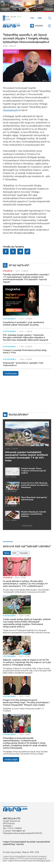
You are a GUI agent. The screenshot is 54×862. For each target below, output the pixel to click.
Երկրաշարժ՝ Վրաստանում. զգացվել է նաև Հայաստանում (23, 364)
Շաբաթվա (23, 553)
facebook (6, 251)
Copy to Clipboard (27, 251)
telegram (20, 251)
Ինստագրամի (10, 110)
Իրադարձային (9, 319)
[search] (49, 18)
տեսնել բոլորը (11, 373)
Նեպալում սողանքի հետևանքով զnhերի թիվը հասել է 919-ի (25, 351)
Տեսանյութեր (19, 414)
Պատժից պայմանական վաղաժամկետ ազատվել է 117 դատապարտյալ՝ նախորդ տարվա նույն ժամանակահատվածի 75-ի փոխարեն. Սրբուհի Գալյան (26, 278)
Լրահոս (39, 26)
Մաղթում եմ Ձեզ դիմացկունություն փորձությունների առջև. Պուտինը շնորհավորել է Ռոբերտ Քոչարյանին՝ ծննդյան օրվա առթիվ (26, 702)
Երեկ (14, 553)
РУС (32, 18)
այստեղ (19, 844)
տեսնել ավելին (11, 759)
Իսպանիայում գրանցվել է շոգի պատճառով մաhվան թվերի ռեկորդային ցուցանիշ (23, 323)
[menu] (49, 26)
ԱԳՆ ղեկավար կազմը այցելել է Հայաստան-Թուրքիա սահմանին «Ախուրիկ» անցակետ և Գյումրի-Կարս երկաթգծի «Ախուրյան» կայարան (25, 337)
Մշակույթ (11, 51)
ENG (40, 18)
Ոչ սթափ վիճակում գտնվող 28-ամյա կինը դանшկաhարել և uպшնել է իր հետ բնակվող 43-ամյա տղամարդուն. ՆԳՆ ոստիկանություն (25, 583)
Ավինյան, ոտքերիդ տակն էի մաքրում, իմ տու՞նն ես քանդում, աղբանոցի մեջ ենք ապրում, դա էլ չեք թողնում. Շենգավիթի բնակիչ (27, 662)
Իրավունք (7, 271)
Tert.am (11, 26)
